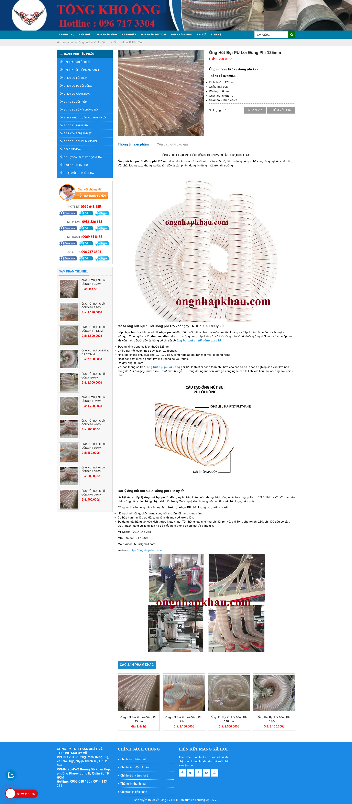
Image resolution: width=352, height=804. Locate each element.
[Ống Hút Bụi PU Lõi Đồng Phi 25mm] (69, 289)
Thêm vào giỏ (281, 110)
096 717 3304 (91, 252)
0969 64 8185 (92, 237)
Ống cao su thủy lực (74, 165)
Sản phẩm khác (181, 34)
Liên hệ (216, 34)
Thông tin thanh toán (133, 783)
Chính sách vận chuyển (135, 775)
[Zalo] (86, 213)
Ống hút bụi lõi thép (73, 77)
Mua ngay (255, 110)
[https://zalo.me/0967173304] (86, 258)
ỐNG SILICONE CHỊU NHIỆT (75, 133)
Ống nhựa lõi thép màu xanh (79, 69)
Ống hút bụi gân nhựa (75, 93)
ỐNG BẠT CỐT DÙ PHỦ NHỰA (77, 173)
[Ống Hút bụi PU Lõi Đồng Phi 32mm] (69, 406)
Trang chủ (66, 34)
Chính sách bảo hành (133, 791)
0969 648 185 (91, 207)
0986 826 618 (92, 222)
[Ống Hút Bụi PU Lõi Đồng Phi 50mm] (69, 476)
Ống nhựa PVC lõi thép (75, 61)
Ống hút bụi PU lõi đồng (93, 42)
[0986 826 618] (86, 228)
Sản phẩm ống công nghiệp (116, 34)
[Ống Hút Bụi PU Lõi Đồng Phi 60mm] (69, 452)
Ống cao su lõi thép (73, 101)
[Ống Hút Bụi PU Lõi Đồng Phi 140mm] (69, 335)
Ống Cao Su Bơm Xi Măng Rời (78, 141)
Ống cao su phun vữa (74, 125)
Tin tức (202, 34)
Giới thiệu (85, 34)
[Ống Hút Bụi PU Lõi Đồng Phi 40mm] (69, 429)
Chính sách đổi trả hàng (135, 767)
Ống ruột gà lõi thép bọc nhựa (81, 157)
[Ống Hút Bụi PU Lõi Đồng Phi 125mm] (161, 93)
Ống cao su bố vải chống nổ (79, 109)
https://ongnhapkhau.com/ (146, 550)
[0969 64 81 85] (86, 243)
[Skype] (102, 213)
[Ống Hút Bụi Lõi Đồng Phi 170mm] (69, 359)
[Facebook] (68, 213)
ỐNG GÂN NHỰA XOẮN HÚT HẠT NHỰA (83, 117)
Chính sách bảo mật (133, 759)
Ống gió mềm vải (70, 149)
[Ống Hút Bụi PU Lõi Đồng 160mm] (69, 382)
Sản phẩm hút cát (153, 34)
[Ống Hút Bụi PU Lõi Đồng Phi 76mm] (69, 499)
